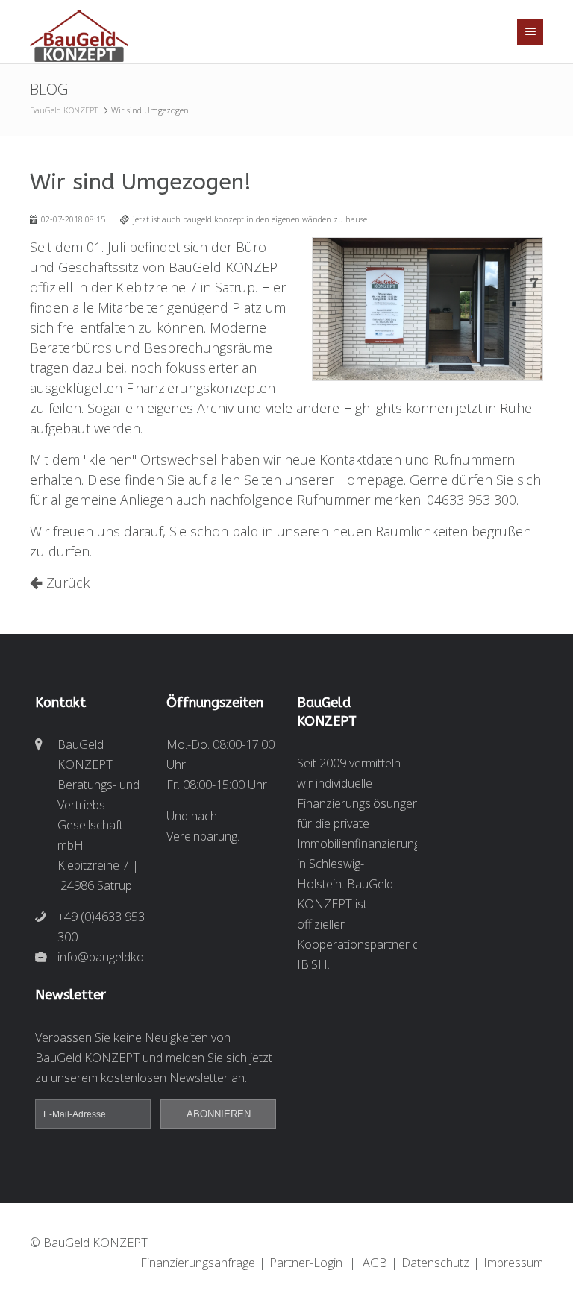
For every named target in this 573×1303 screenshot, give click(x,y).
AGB (375, 1263)
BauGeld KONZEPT (64, 110)
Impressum (513, 1263)
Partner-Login (305, 1263)
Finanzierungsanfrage (197, 1263)
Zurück (68, 582)
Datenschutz (435, 1263)
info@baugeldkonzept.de (101, 957)
